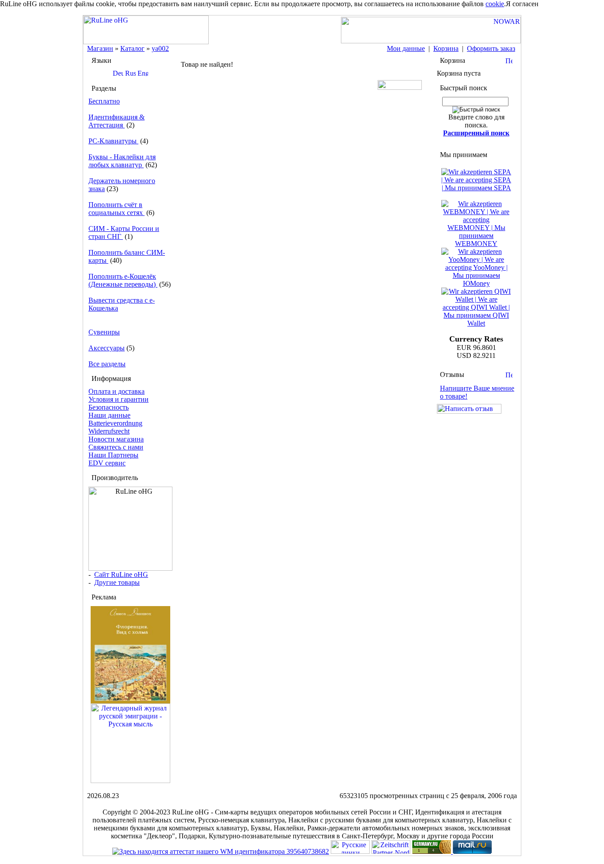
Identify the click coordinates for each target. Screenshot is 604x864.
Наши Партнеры (113, 455)
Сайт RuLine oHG (121, 574)
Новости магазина (116, 439)
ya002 (160, 48)
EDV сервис (107, 463)
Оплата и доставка (116, 391)
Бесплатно (104, 101)
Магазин (100, 48)
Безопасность (108, 407)
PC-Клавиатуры (113, 141)
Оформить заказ (491, 48)
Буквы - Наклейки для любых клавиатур (122, 161)
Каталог (132, 48)
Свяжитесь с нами (115, 447)
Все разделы (107, 364)
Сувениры (104, 332)
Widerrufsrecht (109, 431)
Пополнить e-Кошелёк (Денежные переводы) (122, 280)
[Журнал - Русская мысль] (130, 780)
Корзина (446, 48)
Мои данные (406, 48)
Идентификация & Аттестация (116, 121)
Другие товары (117, 582)
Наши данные (109, 415)
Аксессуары (106, 348)
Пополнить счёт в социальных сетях (116, 208)
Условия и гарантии (118, 399)
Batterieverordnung (115, 423)
